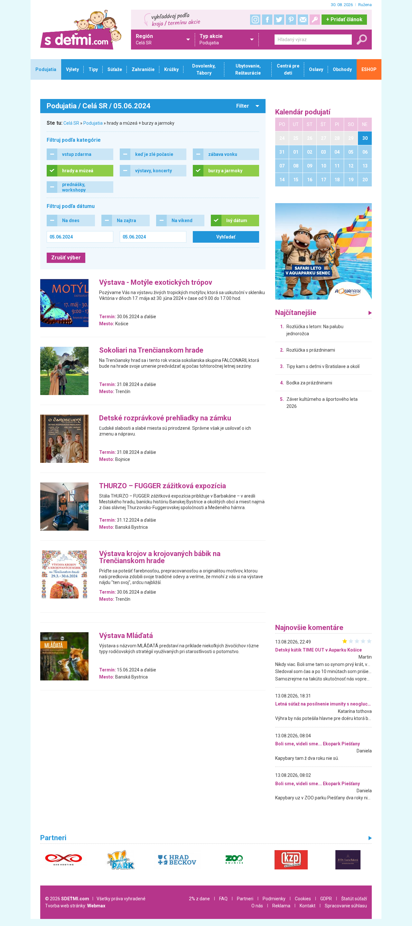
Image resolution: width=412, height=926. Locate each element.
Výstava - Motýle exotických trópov (155, 282)
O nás (257, 905)
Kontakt (307, 905)
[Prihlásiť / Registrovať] (315, 19)
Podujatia (93, 123)
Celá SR (71, 123)
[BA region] (323, 251)
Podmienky (274, 898)
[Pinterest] (291, 19)
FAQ (223, 898)
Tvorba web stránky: (75, 905)
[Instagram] (255, 19)
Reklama (281, 905)
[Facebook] (267, 19)
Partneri (245, 898)
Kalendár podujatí (303, 112)
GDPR (326, 898)
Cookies (303, 898)
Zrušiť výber (66, 258)
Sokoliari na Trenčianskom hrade (151, 350)
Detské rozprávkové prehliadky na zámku (165, 418)
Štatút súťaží (354, 898)
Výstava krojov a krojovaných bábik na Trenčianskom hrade (159, 557)
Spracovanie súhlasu (346, 905)
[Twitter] (279, 19)
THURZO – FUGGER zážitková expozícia (162, 486)
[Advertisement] (323, 518)
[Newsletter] (303, 19)
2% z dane (199, 898)
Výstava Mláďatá (126, 636)
